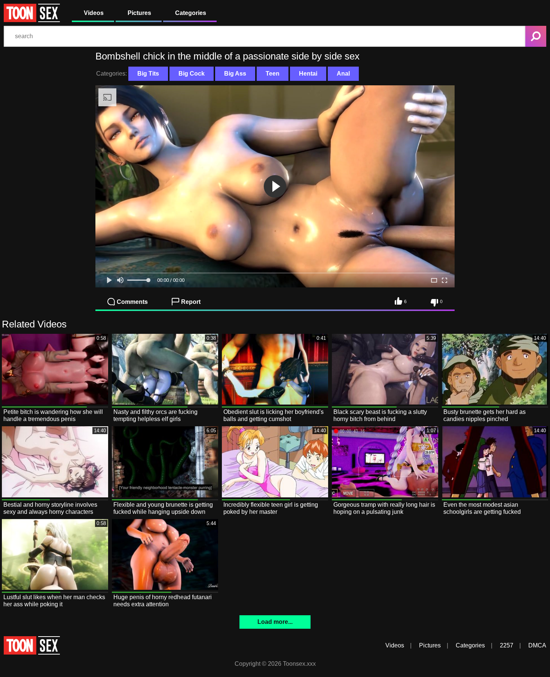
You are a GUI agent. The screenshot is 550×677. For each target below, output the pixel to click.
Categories (190, 13)
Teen (272, 73)
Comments (132, 302)
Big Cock (191, 73)
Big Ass (235, 73)
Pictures (139, 13)
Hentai (308, 73)
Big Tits (148, 73)
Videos (94, 13)
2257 (506, 645)
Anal (343, 73)
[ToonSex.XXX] (32, 20)
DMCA (537, 645)
